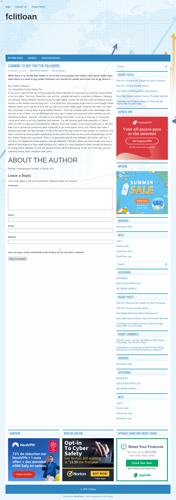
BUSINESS (32, 57)
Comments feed (124, 251)
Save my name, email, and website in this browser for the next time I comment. (46, 252)
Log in (119, 241)
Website (12, 237)
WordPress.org (123, 256)
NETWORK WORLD (15, 57)
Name (11, 215)
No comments (58, 71)
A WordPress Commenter (129, 347)
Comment (13, 185)
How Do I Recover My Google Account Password (140, 80)
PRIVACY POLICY (38, 6)
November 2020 (124, 226)
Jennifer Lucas (123, 340)
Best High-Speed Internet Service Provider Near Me (142, 96)
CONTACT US (20, 6)
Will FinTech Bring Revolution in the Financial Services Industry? (139, 348)
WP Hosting (108, 496)
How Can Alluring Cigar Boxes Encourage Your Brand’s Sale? (140, 341)
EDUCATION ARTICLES (51, 57)
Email (11, 226)
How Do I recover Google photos (132, 86)
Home (8, 6)
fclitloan (21, 16)
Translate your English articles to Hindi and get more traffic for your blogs (139, 102)
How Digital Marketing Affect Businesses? (137, 91)
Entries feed (122, 246)
